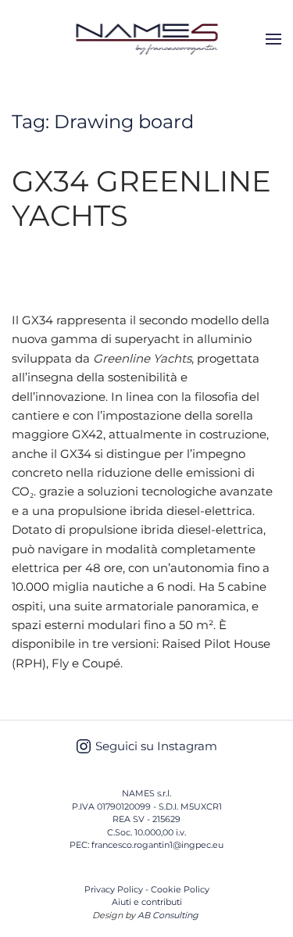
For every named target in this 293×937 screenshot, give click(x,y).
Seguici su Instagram (156, 746)
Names (89, 256)
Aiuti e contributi (147, 901)
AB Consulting (168, 915)
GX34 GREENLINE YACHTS (141, 198)
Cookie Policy (180, 889)
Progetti (35, 271)
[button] (273, 39)
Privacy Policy (113, 889)
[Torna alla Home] (146, 39)
